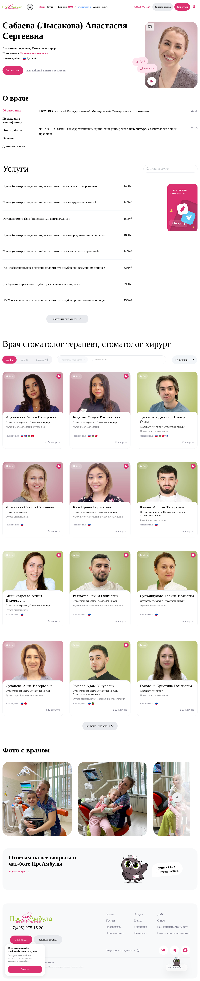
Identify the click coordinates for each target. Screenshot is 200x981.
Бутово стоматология (34, 53)
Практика (140, 926)
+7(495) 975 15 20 (142, 7)
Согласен (25, 969)
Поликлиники (115, 933)
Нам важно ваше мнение (173, 933)
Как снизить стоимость (172, 926)
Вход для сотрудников (120, 950)
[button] (7, 797)
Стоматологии (84, 7)
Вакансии (140, 933)
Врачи (42, 7)
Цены (138, 920)
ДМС (160, 914)
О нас (161, 920)
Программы (113, 926)
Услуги (110, 920)
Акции (96, 7)
